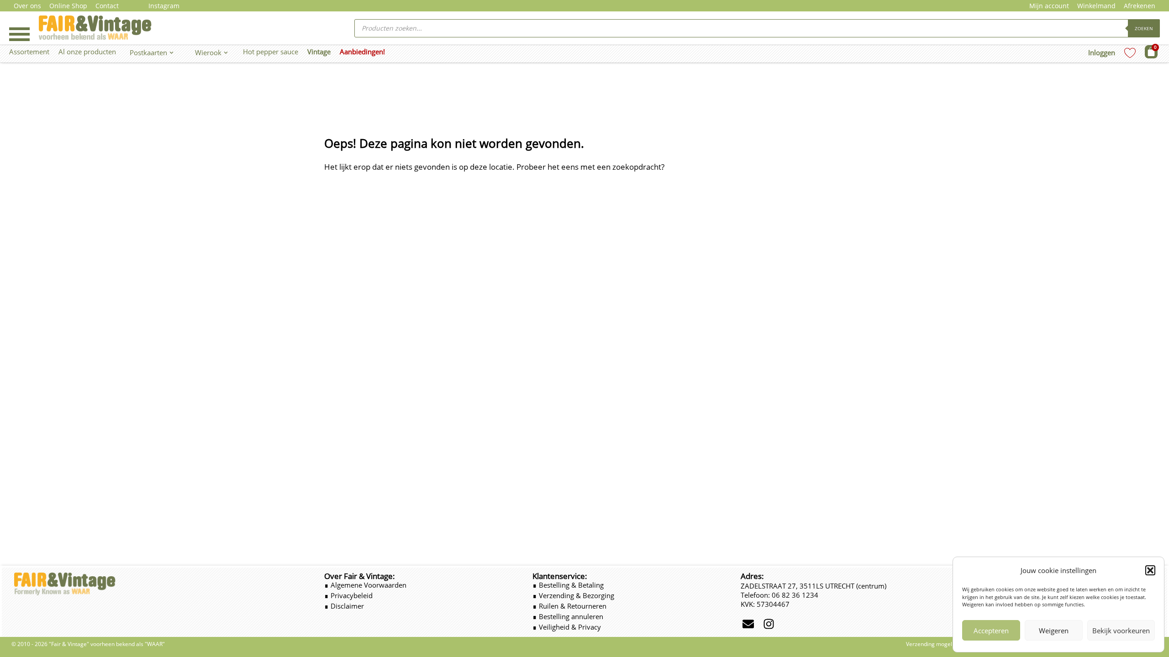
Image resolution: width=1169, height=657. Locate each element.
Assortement (29, 51)
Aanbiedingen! (362, 51)
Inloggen (1101, 52)
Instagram (163, 5)
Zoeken (1144, 28)
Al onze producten (87, 51)
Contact (107, 6)
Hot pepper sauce (270, 51)
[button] (1150, 570)
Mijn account (1049, 6)
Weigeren (1054, 630)
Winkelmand (1096, 6)
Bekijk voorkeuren (1121, 630)
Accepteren (991, 630)
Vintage (319, 51)
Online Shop (68, 6)
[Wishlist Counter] (1130, 52)
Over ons (27, 6)
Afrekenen (1139, 6)
